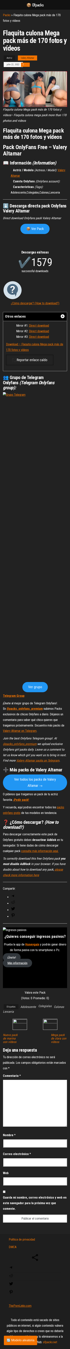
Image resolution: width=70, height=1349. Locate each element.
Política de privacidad (22, 1239)
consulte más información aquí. (40, 851)
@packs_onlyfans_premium (25, 709)
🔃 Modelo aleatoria (20, 1340)
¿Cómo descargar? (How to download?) (35, 303)
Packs (6, 15)
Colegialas (45, 1006)
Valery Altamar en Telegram (20, 731)
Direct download (39, 325)
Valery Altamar (27, 58)
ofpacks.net (50, 1342)
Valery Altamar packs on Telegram (37, 760)
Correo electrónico (17, 1154)
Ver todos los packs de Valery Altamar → (35, 782)
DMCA (13, 1247)
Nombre (9, 1135)
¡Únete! (11, 957)
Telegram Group (13, 696)
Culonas (59, 1007)
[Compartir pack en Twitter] (13, 910)
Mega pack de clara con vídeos (58, 1038)
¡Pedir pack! (21, 800)
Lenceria (8, 1011)
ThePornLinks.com (20, 1306)
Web (6, 1173)
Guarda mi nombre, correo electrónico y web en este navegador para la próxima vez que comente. (34, 1203)
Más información (17, 963)
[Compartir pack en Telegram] (13, 897)
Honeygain (32, 944)
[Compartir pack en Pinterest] (13, 916)
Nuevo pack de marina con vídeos (10, 1038)
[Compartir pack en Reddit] (13, 903)
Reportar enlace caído (31, 360)
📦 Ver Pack (35, 229)
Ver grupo (35, 687)
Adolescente (28, 1007)
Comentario (12, 1076)
